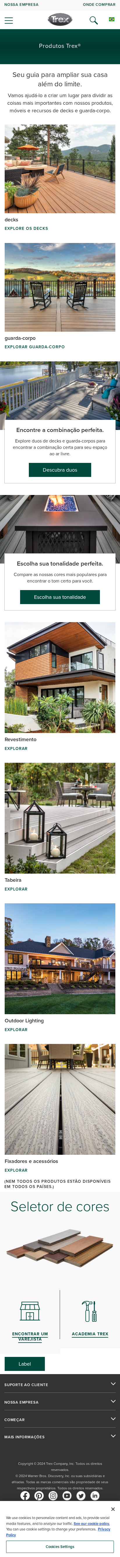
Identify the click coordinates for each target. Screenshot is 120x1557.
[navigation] (60, 14)
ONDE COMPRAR (99, 4)
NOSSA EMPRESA (21, 4)
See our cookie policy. (92, 1523)
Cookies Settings (60, 1546)
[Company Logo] (60, 19)
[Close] (113, 1509)
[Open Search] (94, 20)
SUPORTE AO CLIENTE (26, 1385)
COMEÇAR (14, 1420)
